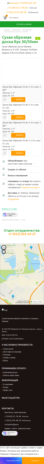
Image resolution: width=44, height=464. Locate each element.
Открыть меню (24, 24)
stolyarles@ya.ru (12, 424)
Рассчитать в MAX (11, 215)
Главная (7, 29)
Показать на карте (30, 187)
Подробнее (13, 199)
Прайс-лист (8, 390)
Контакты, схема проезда (15, 412)
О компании (8, 384)
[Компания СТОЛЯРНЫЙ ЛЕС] (22, 2)
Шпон (5, 360)
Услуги (5, 387)
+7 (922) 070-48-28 (16, 12)
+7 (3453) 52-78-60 (17, 7)
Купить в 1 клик (9, 208)
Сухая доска (16, 29)
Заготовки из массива (12, 351)
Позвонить (35, 460)
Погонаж (7, 354)
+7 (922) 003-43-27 (22, 234)
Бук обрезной (27, 29)
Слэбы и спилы (9, 357)
